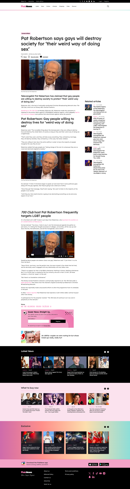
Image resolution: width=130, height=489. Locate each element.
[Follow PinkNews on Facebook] (93, 474)
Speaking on (29, 110)
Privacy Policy (47, 325)
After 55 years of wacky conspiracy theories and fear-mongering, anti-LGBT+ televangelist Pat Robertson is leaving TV (100, 123)
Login (100, 1)
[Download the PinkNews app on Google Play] (104, 464)
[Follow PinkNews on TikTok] (97, 474)
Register (106, 1)
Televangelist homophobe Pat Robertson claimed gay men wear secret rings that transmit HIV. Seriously (99, 139)
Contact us (47, 477)
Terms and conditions (71, 471)
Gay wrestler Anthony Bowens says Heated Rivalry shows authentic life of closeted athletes (53, 449)
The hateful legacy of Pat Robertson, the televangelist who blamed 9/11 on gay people (100, 110)
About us (46, 471)
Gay (22, 306)
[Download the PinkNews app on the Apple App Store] (93, 464)
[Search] (108, 6)
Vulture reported (31, 292)
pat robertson (31, 306)
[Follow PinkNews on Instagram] (104, 474)
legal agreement (26, 282)
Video (68, 6)
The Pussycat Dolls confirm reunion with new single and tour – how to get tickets (52, 410)
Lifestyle (55, 6)
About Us (23, 1)
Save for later (35, 57)
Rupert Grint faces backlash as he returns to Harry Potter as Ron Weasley (75, 374)
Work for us (47, 484)
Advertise (31, 1)
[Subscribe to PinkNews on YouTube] (100, 474)
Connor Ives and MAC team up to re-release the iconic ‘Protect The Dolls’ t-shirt (31, 410)
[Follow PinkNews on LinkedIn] (94, 1)
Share (25, 57)
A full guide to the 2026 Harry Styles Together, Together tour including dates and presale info (76, 410)
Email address (33, 318)
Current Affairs (26, 33)
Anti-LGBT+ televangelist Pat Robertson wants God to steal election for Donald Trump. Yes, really (100, 153)
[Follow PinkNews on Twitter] (89, 474)
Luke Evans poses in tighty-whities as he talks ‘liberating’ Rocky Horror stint (31, 374)
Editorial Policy (48, 474)
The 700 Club (45, 306)
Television (38, 306)
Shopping (61, 6)
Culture (48, 6)
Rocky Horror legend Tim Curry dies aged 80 (53, 373)
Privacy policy (69, 474)
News (42, 6)
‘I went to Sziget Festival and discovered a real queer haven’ (75, 448)
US (50, 306)
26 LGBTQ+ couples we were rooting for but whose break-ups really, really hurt (60, 337)
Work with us (39, 1)
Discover (74, 6)
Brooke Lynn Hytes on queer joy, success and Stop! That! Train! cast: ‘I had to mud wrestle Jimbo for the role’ (98, 449)
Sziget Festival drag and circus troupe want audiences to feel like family (31, 449)
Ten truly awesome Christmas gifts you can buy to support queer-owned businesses (98, 410)
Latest (37, 6)
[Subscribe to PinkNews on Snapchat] (89, 477)
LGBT (25, 306)
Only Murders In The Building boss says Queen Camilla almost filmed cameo (98, 374)
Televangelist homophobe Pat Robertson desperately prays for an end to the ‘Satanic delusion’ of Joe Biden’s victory (100, 168)
